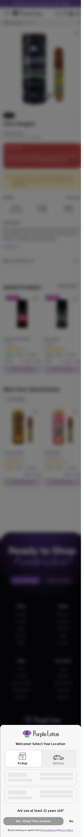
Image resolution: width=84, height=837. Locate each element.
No (71, 821)
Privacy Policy (66, 830)
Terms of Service (48, 830)
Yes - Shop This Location (33, 821)
